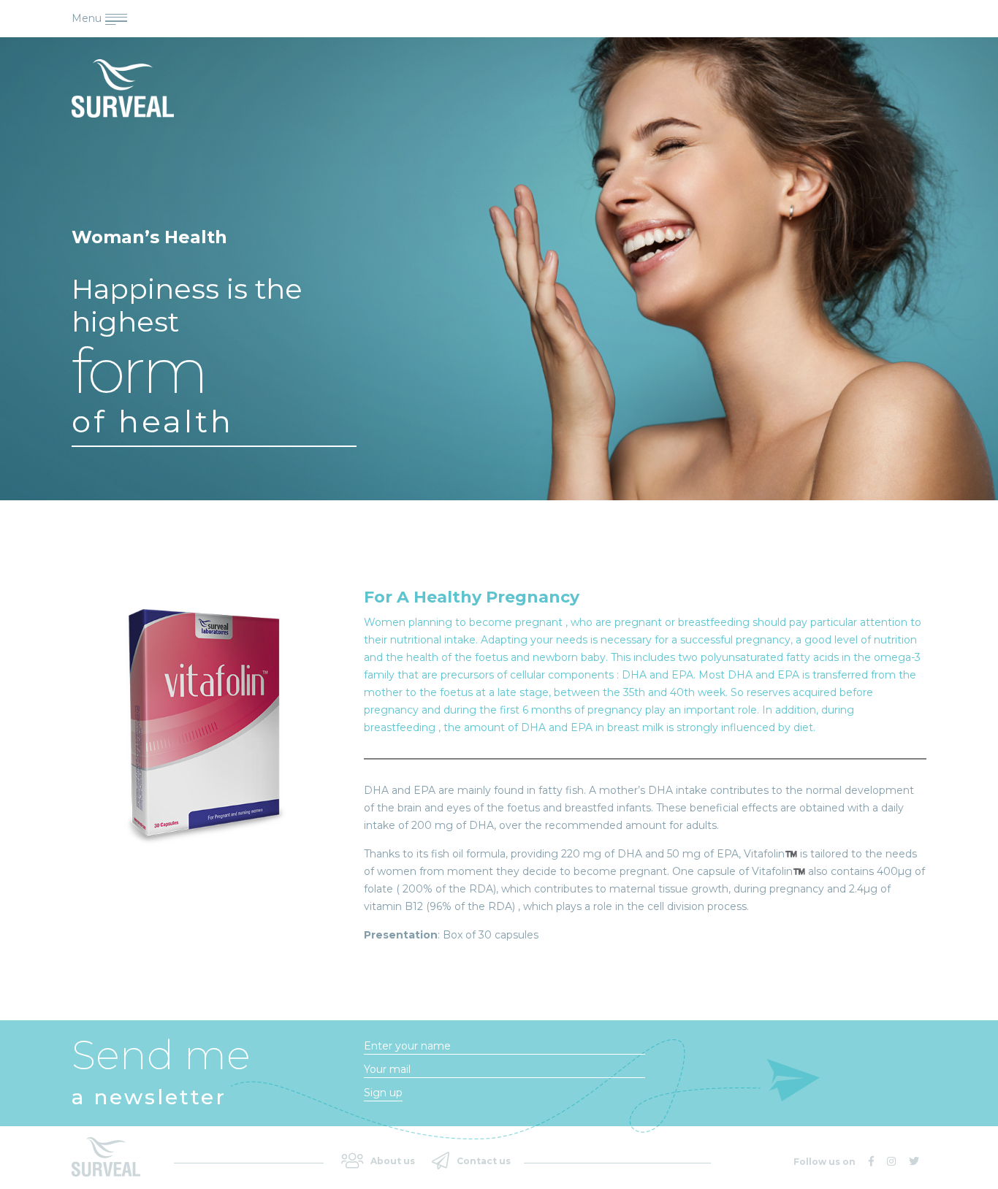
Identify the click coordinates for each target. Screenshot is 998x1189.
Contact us (484, 1160)
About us (392, 1160)
